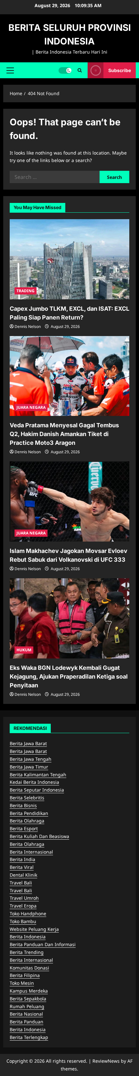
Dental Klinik (23, 875)
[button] (10, 70)
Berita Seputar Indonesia (37, 790)
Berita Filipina (25, 975)
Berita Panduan (26, 1022)
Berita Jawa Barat (28, 743)
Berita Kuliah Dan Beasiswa (39, 836)
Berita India (22, 859)
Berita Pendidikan (29, 813)
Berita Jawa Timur (29, 767)
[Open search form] (80, 70)
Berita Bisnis (23, 805)
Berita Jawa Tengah (30, 759)
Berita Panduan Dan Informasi (43, 944)
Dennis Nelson (28, 326)
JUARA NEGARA (31, 407)
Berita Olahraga (27, 821)
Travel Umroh (24, 898)
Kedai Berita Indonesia (34, 782)
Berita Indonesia (28, 936)
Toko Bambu (23, 921)
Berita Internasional (31, 852)
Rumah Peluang (27, 1006)
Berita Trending (27, 952)
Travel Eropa (23, 906)
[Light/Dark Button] (65, 70)
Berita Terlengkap (29, 1037)
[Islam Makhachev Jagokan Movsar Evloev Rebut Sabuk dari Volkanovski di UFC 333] (69, 501)
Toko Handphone (28, 913)
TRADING (25, 291)
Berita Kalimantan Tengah (38, 774)
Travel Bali (21, 883)
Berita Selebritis (27, 797)
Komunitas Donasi (29, 968)
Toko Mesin (22, 983)
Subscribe (119, 70)
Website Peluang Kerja (34, 929)
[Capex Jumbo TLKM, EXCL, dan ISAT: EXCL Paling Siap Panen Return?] (69, 259)
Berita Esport (24, 828)
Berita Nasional (26, 1014)
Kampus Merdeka (29, 991)
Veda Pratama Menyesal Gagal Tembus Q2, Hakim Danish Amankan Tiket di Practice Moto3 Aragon (64, 434)
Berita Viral (22, 867)
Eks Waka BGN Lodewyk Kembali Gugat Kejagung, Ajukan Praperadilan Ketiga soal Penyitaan (69, 676)
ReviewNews (106, 1061)
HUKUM (23, 650)
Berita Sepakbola (28, 998)
